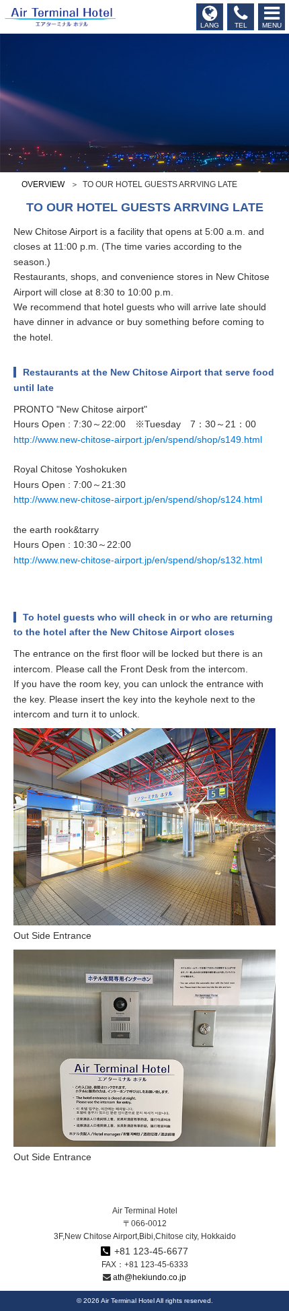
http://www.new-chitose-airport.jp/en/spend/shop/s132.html (137, 560)
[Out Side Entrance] (144, 917)
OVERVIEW (43, 184)
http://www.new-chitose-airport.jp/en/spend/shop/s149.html (137, 439)
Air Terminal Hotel (58, 17)
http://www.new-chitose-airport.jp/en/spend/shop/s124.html (137, 499)
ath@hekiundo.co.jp (149, 1277)
